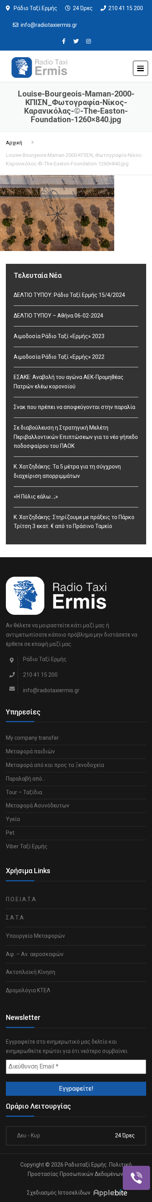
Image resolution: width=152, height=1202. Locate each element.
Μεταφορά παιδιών (30, 751)
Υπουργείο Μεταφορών (35, 936)
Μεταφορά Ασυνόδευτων (37, 805)
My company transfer (32, 738)
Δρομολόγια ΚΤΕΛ (28, 990)
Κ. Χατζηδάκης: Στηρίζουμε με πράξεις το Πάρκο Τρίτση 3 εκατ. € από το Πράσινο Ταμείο (74, 522)
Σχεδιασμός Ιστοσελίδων (58, 1193)
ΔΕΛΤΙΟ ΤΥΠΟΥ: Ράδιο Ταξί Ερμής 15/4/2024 (69, 295)
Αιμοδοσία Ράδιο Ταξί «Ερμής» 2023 (59, 336)
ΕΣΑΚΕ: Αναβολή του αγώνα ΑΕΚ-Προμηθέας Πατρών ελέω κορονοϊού (69, 382)
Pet (10, 833)
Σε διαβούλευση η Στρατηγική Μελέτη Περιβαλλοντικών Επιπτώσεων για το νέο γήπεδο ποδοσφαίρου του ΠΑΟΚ (76, 437)
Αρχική (14, 143)
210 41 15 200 (125, 8)
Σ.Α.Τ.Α (15, 917)
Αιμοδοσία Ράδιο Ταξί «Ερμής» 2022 (59, 357)
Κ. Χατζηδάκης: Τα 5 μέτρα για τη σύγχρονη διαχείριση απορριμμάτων (67, 471)
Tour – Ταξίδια (24, 792)
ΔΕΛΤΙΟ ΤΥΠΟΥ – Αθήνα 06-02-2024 (58, 315)
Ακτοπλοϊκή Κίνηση (30, 972)
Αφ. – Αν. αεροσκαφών (35, 954)
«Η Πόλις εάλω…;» (36, 496)
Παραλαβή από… (26, 779)
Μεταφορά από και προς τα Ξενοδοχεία (55, 765)
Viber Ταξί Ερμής (27, 846)
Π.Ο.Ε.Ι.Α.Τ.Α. (21, 899)
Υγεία (13, 819)
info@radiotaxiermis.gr (49, 25)
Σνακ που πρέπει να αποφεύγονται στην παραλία (74, 407)
